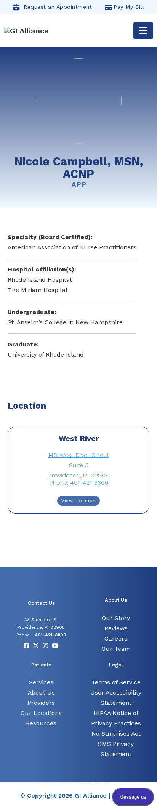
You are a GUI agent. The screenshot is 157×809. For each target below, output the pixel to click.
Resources (41, 723)
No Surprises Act (116, 733)
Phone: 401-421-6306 (78, 482)
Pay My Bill (129, 7)
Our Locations (41, 713)
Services (41, 682)
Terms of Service (116, 682)
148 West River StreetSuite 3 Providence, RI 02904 (78, 465)
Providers (41, 702)
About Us (41, 692)
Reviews (116, 628)
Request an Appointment (58, 7)
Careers (115, 638)
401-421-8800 (50, 635)
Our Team (116, 648)
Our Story (116, 618)
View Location (78, 500)
